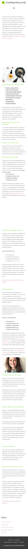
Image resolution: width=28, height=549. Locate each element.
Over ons (4, 532)
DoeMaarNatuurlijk (16, 2)
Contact (17, 540)
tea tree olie (20, 193)
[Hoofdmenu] (14, 8)
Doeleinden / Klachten (7, 527)
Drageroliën (4, 524)
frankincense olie (15, 261)
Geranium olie (5, 342)
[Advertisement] (14, 53)
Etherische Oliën (6, 522)
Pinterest (21, 542)
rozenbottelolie (21, 339)
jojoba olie (4, 187)
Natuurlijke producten (7, 530)
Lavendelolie (13, 193)
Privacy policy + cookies (10, 542)
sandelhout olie (7, 341)
